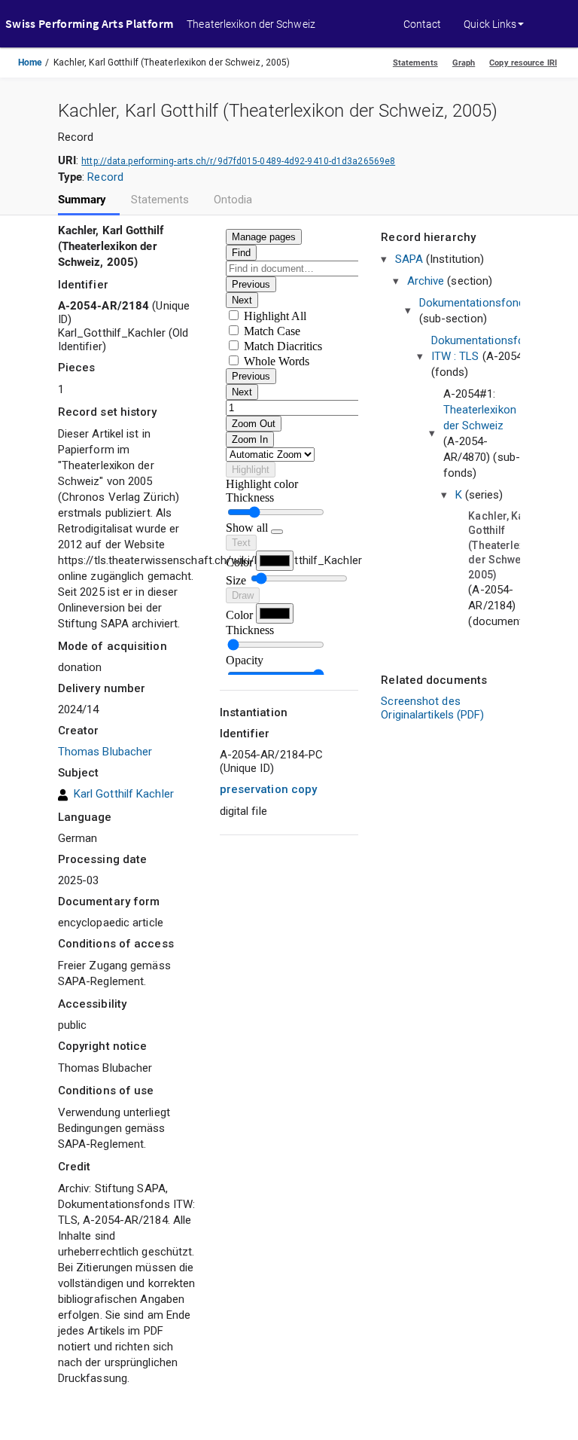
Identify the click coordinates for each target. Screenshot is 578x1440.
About (201, 72)
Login (416, 72)
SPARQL (258, 72)
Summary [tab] (82, 200)
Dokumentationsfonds (475, 303)
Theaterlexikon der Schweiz (251, 24)
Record (105, 177)
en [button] (457, 72)
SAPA (409, 259)
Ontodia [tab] (233, 200)
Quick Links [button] (490, 24)
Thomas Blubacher (105, 751)
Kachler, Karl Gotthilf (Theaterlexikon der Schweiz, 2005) (507, 545)
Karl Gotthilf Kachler (124, 794)
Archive (426, 281)
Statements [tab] (160, 200)
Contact (422, 24)
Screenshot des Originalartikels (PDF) (432, 708)
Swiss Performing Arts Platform (89, 23)
